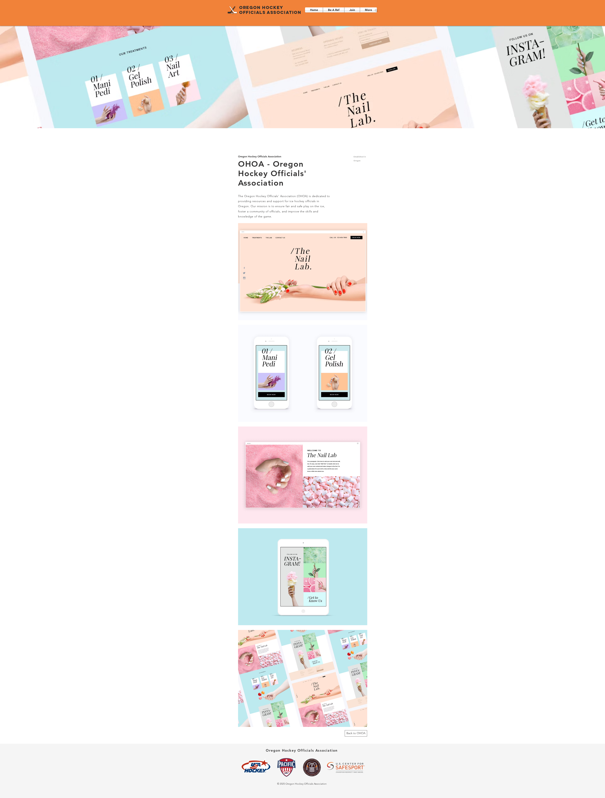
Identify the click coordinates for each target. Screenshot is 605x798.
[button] (368, 9)
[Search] (376, 10)
